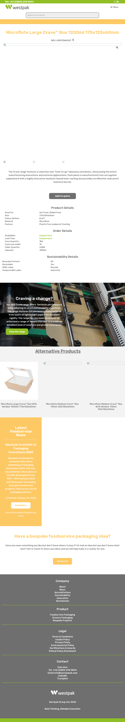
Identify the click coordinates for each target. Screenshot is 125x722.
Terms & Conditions (62, 636)
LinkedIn (62, 675)
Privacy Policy (62, 642)
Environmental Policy (62, 645)
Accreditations (62, 592)
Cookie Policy (62, 639)
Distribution (62, 601)
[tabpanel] (62, 385)
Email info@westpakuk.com (62, 673)
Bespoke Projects (62, 620)
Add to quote (62, 196)
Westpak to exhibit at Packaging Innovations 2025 (20, 448)
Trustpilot (62, 678)
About (62, 586)
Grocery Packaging (62, 617)
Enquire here (45, 235)
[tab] (62, 351)
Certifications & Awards (62, 648)
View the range (17, 331)
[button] (21, 505)
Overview (62, 667)
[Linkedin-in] (117, 1)
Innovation (62, 598)
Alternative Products (58, 351)
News (62, 589)
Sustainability (62, 595)
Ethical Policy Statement (62, 651)
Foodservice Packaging (62, 614)
